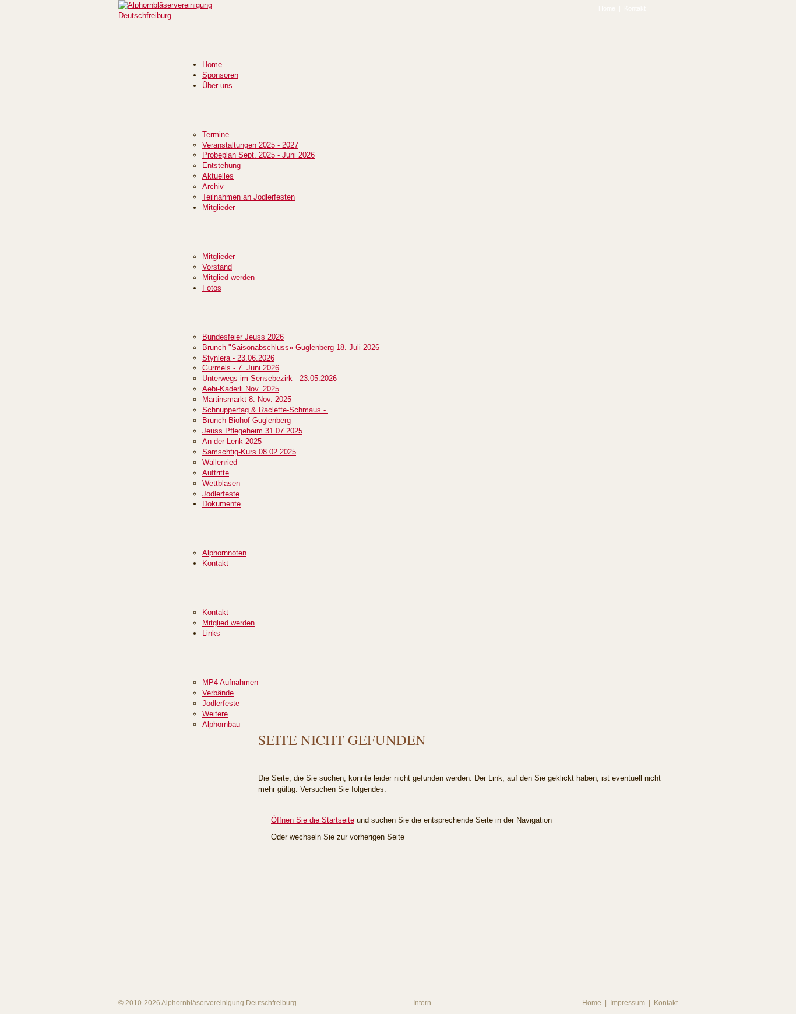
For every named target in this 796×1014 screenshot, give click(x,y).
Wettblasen (221, 483)
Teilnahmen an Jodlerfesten (248, 197)
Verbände (218, 692)
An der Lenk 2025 (232, 441)
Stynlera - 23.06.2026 (238, 358)
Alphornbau (221, 724)
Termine (215, 134)
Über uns (217, 85)
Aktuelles (218, 176)
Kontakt (635, 8)
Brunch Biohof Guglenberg (246, 420)
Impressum (627, 1002)
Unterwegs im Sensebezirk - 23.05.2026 (269, 378)
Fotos (211, 288)
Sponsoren (220, 75)
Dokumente (221, 503)
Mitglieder (218, 207)
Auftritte (215, 472)
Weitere (215, 713)
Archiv (213, 186)
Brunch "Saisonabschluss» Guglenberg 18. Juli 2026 (290, 347)
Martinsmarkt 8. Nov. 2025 (246, 399)
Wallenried (219, 462)
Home (606, 8)
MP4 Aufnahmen (230, 682)
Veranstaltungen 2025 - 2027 (250, 145)
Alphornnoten (224, 552)
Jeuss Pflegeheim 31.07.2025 (252, 430)
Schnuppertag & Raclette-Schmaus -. (265, 409)
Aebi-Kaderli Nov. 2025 (240, 388)
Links (211, 633)
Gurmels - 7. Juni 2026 (240, 367)
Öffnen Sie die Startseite (312, 820)
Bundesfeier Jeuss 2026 (243, 337)
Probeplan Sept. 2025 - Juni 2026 (258, 155)
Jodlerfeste (220, 493)
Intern (422, 1002)
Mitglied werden (228, 277)
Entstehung (221, 165)
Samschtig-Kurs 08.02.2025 (249, 451)
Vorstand (217, 267)
